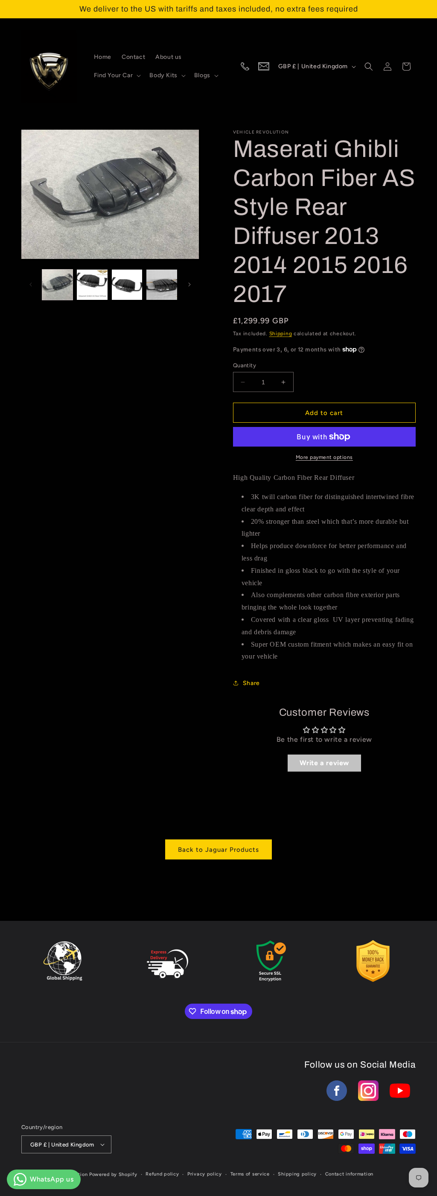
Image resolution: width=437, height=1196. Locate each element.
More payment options (324, 457)
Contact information (349, 1174)
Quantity (244, 365)
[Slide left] (30, 284)
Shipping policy (297, 1174)
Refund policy (162, 1174)
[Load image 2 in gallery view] (92, 285)
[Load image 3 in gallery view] (127, 285)
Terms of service (250, 1174)
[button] (117, 75)
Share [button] (251, 683)
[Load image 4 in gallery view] (161, 285)
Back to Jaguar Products (218, 849)
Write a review (324, 763)
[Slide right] (189, 284)
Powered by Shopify (113, 1174)
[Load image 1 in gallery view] (57, 285)
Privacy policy (204, 1174)
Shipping (280, 334)
